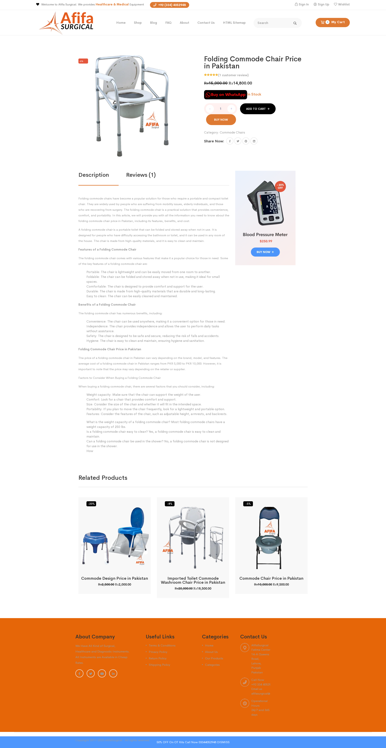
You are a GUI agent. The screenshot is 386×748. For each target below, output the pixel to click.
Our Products (214, 658)
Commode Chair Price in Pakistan (271, 578)
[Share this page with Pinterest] (245, 141)
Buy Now (221, 119)
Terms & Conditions (162, 645)
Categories (212, 665)
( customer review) (233, 75)
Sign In (304, 4)
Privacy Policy (158, 652)
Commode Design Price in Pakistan (114, 578)
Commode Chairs (232, 132)
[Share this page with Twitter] (237, 141)
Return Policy (157, 658)
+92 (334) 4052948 (171, 5)
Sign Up (323, 4)
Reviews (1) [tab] (141, 174)
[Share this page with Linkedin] (254, 141)
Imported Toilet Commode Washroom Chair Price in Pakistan (193, 580)
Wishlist (344, 4)
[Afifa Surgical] (67, 22)
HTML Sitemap (234, 23)
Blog (153, 23)
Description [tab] (93, 174)
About (184, 23)
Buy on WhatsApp (228, 94)
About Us (211, 652)
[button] (229, 141)
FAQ (168, 23)
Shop (138, 23)
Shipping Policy (159, 665)
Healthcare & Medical (112, 4)
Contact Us (206, 23)
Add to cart (256, 109)
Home (121, 23)
